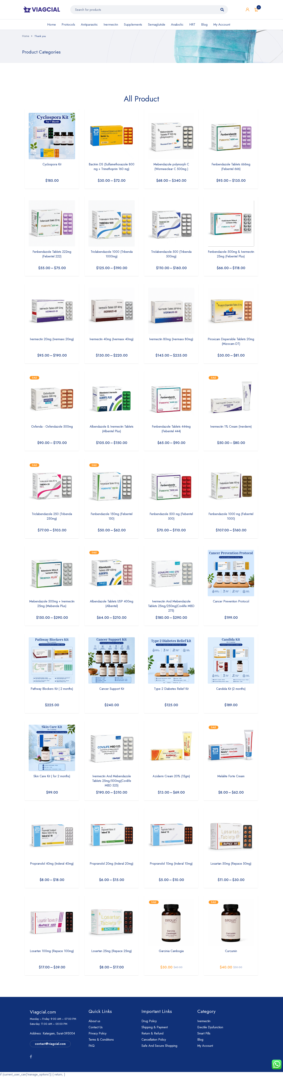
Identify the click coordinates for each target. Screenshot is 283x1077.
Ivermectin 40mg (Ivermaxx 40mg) (112, 339)
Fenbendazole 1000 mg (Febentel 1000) (230, 516)
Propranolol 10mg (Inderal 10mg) (171, 863)
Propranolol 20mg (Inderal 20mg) (111, 863)
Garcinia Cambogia (171, 951)
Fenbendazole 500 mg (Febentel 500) (171, 516)
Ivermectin (111, 24)
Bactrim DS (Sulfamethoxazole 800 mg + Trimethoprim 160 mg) (111, 166)
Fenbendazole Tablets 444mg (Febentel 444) (171, 428)
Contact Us (96, 1027)
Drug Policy (149, 1021)
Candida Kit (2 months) (231, 689)
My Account (221, 24)
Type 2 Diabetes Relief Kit (171, 689)
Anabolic (177, 24)
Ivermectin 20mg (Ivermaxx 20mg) (52, 339)
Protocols (68, 24)
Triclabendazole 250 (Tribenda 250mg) (52, 516)
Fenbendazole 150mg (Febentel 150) (111, 516)
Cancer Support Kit (111, 689)
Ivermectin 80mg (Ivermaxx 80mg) (171, 339)
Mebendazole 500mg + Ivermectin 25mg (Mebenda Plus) (52, 603)
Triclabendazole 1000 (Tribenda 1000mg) (112, 254)
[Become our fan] (31, 1057)
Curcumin (231, 951)
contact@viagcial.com (50, 1044)
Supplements (133, 24)
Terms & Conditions (101, 1039)
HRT (192, 24)
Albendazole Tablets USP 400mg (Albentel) (111, 603)
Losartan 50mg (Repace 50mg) (230, 863)
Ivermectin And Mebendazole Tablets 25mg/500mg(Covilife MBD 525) (111, 781)
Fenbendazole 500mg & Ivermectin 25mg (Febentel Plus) (231, 254)
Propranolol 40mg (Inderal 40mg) (52, 863)
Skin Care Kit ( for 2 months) (51, 776)
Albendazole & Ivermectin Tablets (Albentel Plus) (111, 428)
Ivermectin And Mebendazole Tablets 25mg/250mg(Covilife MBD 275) (171, 606)
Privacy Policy (97, 1033)
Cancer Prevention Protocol (231, 601)
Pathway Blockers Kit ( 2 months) (52, 689)
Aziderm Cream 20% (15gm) (171, 776)
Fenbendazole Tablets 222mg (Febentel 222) (52, 254)
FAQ (92, 1046)
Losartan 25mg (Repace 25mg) (111, 951)
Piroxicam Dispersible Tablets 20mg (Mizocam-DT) (231, 341)
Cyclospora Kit (52, 164)
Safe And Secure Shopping (159, 1046)
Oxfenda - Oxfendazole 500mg (52, 426)
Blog (204, 24)
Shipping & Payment (155, 1027)
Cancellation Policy (154, 1039)
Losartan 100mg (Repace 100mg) (52, 951)
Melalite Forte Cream (230, 776)
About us (94, 1021)
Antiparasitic (89, 24)
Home (51, 24)
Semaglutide (156, 24)
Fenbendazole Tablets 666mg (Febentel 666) (231, 166)
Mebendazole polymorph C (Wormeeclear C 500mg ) (171, 166)
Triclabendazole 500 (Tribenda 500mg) (171, 254)
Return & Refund (152, 1033)
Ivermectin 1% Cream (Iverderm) (231, 426)
